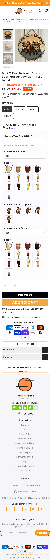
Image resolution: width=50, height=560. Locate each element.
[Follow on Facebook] (9, 509)
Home (4, 20)
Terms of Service (25, 448)
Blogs (25, 461)
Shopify (38, 557)
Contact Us (25, 470)
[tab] (8, 34)
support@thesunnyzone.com (27, 485)
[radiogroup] (25, 182)
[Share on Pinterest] (27, 344)
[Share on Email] (32, 344)
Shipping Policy (25, 438)
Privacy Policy (25, 434)
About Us (25, 425)
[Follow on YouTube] (33, 509)
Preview (25, 294)
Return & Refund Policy (25, 443)
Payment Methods (25, 457)
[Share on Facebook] (17, 344)
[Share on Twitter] (22, 344)
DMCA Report (25, 452)
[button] (25, 136)
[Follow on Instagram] (17, 509)
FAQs (25, 429)
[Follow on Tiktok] (41, 509)
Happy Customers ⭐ (25, 466)
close (47, 3)
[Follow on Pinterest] (25, 509)
